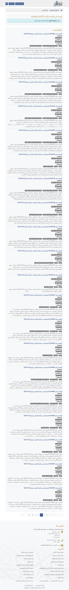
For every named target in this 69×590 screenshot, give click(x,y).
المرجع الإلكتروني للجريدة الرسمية (24, 555)
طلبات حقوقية (58, 41)
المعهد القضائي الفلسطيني (57, 561)
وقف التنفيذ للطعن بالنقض (35, 45)
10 (32, 515)
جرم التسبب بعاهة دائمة (47, 476)
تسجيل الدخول (19, 3)
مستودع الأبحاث (29, 577)
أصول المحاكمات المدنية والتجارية (50, 45)
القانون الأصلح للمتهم (47, 500)
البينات (55, 166)
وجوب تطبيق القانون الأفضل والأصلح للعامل (44, 263)
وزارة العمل (61, 565)
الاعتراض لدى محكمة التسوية (40, 70)
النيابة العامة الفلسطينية (58, 558)
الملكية (55, 287)
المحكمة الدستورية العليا (27, 552)
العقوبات (56, 355)
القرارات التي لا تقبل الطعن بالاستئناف (33, 94)
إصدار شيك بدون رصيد (47, 355)
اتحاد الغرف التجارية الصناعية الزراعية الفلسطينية (51, 568)
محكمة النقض (58, 37)
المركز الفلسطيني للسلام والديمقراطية (54, 574)
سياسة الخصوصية (40, 585)
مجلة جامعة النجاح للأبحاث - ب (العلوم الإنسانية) (52, 580)
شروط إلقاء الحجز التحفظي (35, 214)
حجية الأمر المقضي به (48, 166)
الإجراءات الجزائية (54, 307)
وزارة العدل (30, 561)
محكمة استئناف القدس (56, 86)
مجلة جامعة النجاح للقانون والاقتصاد (24, 580)
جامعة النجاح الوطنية (28, 574)
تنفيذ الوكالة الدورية (48, 287)
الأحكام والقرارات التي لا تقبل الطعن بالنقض (39, 331)
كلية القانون (61, 577)
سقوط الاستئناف (44, 427)
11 (29, 515)
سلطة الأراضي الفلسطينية (26, 568)
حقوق (60, 45)
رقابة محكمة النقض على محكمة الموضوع (39, 379)
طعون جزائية (58, 303)
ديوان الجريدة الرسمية (58, 555)
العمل (56, 263)
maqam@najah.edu (46, 545)
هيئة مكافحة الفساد (28, 558)
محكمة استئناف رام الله (56, 62)
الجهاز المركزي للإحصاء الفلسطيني (24, 565)
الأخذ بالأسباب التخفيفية (47, 451)
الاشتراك (11, 3)
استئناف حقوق (58, 66)
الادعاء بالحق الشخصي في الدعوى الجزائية (39, 403)
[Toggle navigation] (6, 3)
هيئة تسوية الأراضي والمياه (57, 571)
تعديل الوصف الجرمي (44, 307)
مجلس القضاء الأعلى (58, 552)
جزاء (60, 307)
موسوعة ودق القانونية (27, 571)
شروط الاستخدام (29, 585)
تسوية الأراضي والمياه (52, 70)
